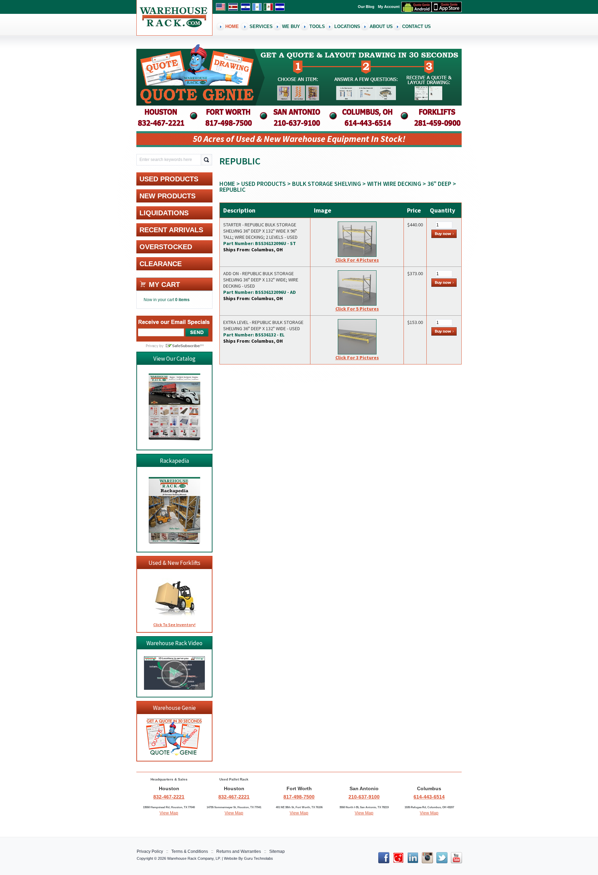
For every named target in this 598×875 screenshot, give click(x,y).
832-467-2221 (168, 797)
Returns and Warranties (238, 851)
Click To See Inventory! (174, 624)
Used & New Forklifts (174, 563)
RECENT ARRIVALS (171, 230)
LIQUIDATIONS (164, 213)
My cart (164, 284)
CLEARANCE (160, 264)
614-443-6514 (429, 797)
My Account (389, 6)
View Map (169, 813)
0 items (182, 299)
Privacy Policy (150, 851)
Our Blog (366, 6)
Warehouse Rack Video (174, 643)
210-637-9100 (364, 797)
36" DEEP (439, 184)
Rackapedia (174, 460)
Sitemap (277, 851)
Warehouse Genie (174, 708)
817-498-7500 (299, 797)
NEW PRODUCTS (167, 196)
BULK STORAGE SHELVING (326, 184)
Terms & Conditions (189, 851)
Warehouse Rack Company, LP (193, 858)
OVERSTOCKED (165, 247)
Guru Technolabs (258, 858)
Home (227, 184)
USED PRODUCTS (263, 184)
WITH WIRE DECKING (394, 184)
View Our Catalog (174, 358)
